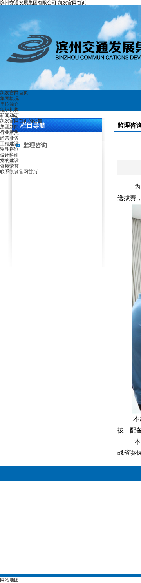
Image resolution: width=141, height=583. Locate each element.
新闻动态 (9, 115)
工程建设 (9, 143)
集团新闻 (9, 126)
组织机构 (9, 110)
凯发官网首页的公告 (21, 121)
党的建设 (9, 160)
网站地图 (9, 580)
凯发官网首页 (14, 92)
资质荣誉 (9, 166)
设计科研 (9, 155)
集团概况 (9, 98)
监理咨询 (9, 149)
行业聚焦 (9, 132)
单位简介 (9, 104)
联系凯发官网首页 (19, 172)
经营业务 (9, 138)
